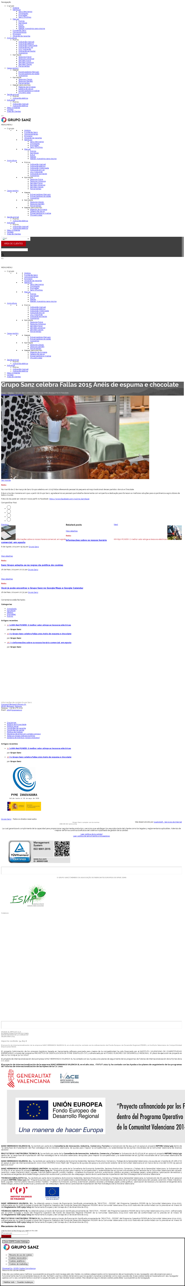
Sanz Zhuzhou (24, 17)
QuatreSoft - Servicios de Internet (168, 822)
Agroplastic (23, 13)
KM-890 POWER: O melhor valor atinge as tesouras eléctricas (41, 625)
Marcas (16, 19)
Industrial (11, 100)
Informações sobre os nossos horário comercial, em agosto (42, 642)
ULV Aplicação (24, 49)
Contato (10, 109)
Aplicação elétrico (26, 43)
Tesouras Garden (25, 81)
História (16, 8)
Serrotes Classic (25, 64)
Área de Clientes (14, 111)
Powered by (19, 1268)
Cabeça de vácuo (25, 89)
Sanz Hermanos (25, 11)
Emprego (17, 34)
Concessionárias (19, 32)
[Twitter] (9, 508)
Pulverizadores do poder (28, 74)
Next (116, 524)
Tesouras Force (24, 57)
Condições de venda (15, 730)
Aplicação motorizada (27, 45)
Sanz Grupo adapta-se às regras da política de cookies (32, 565)
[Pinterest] (9, 517)
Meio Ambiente (13, 108)
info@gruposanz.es (14, 710)
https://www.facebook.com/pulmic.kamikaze (69, 499)
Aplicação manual (26, 42)
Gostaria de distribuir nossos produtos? (23, 738)
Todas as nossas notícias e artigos (21, 736)
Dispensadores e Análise (28, 91)
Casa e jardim (12, 68)
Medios (11, 393)
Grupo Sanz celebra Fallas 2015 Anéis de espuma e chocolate (42, 634)
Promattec (22, 15)
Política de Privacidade (16, 724)
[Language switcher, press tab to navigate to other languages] (15, 239)
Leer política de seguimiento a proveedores (91, 836)
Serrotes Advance (26, 62)
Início (3, 393)
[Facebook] (9, 513)
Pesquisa (6, 1236)
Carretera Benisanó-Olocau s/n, (13, 704)
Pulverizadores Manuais (28, 72)
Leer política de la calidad (91, 834)
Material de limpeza (27, 87)
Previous (5, 524)
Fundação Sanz (19, 30)
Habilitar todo (8, 1282)
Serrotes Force (24, 60)
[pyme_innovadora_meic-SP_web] (24, 810)
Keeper (21, 27)
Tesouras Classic (25, 79)
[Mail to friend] (9, 521)
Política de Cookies (15, 732)
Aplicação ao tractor (27, 51)
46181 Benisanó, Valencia (11, 706)
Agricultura (12, 38)
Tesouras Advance (26, 59)
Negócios (17, 10)
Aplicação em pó (25, 47)
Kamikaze (22, 23)
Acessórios (23, 53)
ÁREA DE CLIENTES (13, 243)
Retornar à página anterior (12, 395)
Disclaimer (11, 722)
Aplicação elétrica (20, 98)
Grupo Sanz (34, 547)
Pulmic (21, 21)
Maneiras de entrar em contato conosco (24, 734)
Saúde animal (13, 94)
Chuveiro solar (24, 92)
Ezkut (20, 25)
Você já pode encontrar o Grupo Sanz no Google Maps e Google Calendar (42, 588)
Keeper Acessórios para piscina (31, 28)
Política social (12, 726)
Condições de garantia (16, 728)
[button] (6, 125)
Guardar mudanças (25, 1282)
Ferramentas (24, 66)
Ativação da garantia (21, 36)
